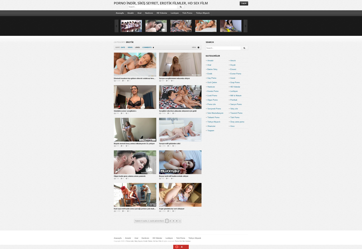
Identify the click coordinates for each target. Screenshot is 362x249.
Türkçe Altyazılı (203, 13)
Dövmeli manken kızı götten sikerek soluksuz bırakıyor (136, 78)
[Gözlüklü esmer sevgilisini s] (135, 97)
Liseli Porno (212, 96)
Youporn (210, 131)
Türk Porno (187, 13)
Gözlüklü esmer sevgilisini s (125, 111)
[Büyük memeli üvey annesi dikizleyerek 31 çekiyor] (135, 130)
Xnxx (232, 126)
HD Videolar (162, 13)
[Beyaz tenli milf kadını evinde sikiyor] (180, 162)
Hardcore (149, 13)
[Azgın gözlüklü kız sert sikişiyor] (180, 195)
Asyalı (233, 65)
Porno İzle (178, 241)
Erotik (209, 74)
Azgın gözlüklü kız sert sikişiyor (171, 209)
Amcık (233, 61)
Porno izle (211, 104)
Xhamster (211, 126)
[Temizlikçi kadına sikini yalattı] (231, 26)
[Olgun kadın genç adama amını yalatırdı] (156, 26)
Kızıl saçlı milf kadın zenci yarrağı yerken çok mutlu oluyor (137, 209)
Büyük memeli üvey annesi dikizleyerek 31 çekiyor (134, 144)
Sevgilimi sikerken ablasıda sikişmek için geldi (177, 111)
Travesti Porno (236, 113)
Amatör (130, 13)
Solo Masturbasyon (215, 113)
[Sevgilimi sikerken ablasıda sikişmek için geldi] (181, 26)
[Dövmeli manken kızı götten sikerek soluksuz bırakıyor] (206, 26)
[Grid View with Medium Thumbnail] (198, 47)
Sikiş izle (234, 109)
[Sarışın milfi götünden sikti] (180, 130)
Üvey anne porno (237, 122)
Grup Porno (235, 82)
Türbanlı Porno (213, 117)
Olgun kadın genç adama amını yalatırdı (129, 176)
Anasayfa (120, 13)
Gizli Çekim (212, 82)
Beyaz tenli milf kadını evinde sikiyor (173, 176)
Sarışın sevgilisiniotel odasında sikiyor (174, 78)
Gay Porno (211, 78)
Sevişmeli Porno (214, 109)
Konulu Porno (212, 91)
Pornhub (233, 100)
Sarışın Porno (236, 104)
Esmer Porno (235, 74)
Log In (244, 3)
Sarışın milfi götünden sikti (169, 144)
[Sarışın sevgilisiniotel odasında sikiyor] (180, 64)
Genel (232, 78)
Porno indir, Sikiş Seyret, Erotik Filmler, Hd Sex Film (161, 3)
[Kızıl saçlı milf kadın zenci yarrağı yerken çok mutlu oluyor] (135, 195)
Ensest (233, 69)
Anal (139, 13)
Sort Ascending (153, 47)
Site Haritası (186, 241)
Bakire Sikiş (212, 69)
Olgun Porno (212, 100)
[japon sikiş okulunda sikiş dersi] (131, 26)
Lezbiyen (175, 13)
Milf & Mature (235, 96)
